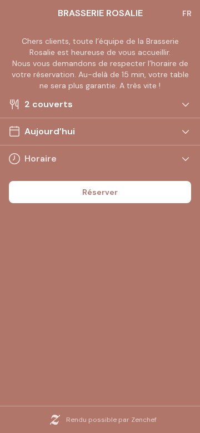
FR (187, 13)
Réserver (100, 192)
